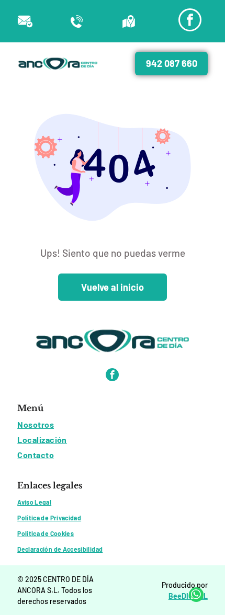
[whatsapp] (196, 596)
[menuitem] (112, 424)
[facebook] (189, 21)
